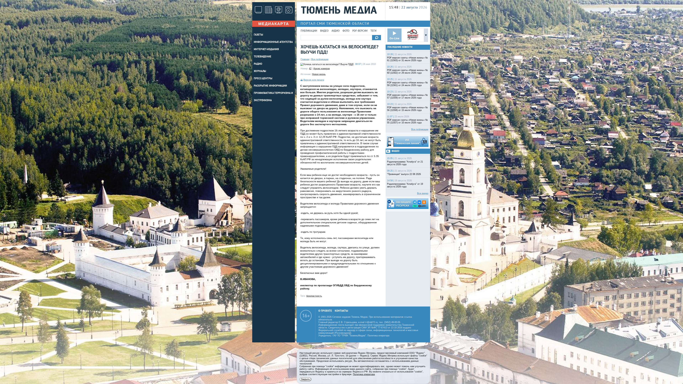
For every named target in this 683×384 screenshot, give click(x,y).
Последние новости (399, 47)
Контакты (341, 311)
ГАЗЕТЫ (258, 35)
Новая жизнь (319, 74)
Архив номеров (321, 68)
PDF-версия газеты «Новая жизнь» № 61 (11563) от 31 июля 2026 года (407, 59)
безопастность (314, 296)
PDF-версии (359, 31)
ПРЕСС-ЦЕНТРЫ (263, 78)
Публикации (309, 31)
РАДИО (258, 64)
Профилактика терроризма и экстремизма (273, 97)
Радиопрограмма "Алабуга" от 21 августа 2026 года (405, 163)
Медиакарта (273, 24)
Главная (305, 59)
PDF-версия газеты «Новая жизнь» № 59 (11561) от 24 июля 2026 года (407, 84)
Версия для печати (313, 80)
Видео (324, 31)
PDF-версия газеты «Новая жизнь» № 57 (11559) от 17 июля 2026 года (407, 96)
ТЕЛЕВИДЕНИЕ (262, 56)
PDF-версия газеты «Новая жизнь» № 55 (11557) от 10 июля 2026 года (407, 121)
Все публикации (319, 59)
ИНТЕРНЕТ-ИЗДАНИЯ (266, 49)
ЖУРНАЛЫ (260, 71)
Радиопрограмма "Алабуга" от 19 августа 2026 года (405, 185)
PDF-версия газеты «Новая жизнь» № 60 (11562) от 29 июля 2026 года (407, 71)
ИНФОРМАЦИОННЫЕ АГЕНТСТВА (273, 42)
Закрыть (305, 379)
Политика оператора (378, 335)
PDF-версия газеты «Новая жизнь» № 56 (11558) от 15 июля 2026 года (407, 108)
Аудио (336, 31)
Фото (346, 31)
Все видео (422, 193)
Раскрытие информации (270, 86)
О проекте (325, 311)
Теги (373, 31)
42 (310, 68)
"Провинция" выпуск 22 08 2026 (404, 174)
